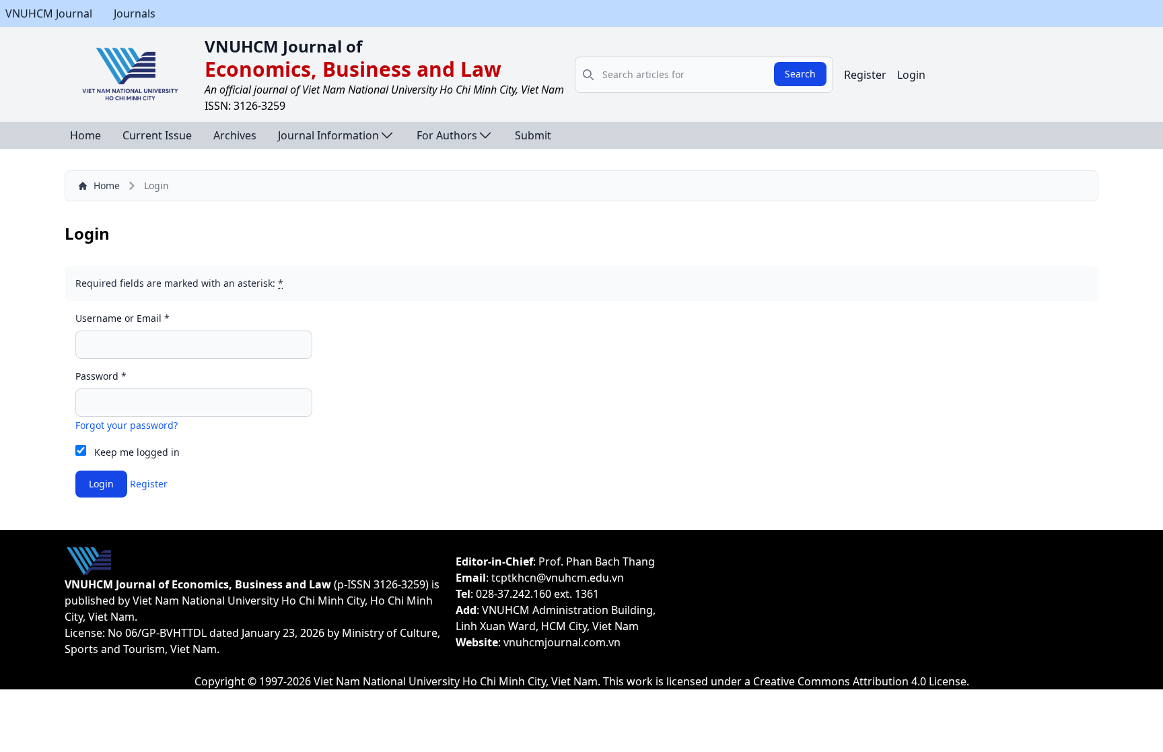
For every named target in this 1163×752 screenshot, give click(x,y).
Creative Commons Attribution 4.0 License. (861, 681)
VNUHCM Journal (48, 13)
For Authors (447, 135)
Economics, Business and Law (353, 69)
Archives (234, 135)
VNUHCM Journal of (283, 46)
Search (800, 73)
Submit (533, 135)
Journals (134, 13)
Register (865, 74)
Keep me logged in (137, 452)
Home (85, 135)
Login (911, 74)
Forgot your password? (126, 425)
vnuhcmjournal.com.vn (562, 642)
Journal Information (328, 135)
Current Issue (157, 135)
